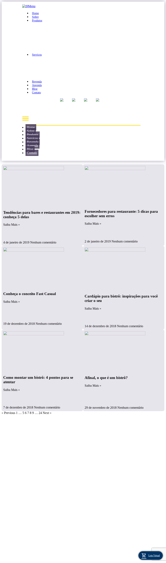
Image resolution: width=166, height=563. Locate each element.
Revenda (37, 81)
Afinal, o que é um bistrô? (106, 378)
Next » (47, 413)
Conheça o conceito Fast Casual (29, 294)
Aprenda (37, 85)
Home (35, 13)
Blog (34, 88)
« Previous (8, 413)
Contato (36, 92)
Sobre (35, 16)
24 (40, 413)
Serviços (37, 54)
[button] (83, 118)
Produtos (37, 20)
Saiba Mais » (11, 224)
